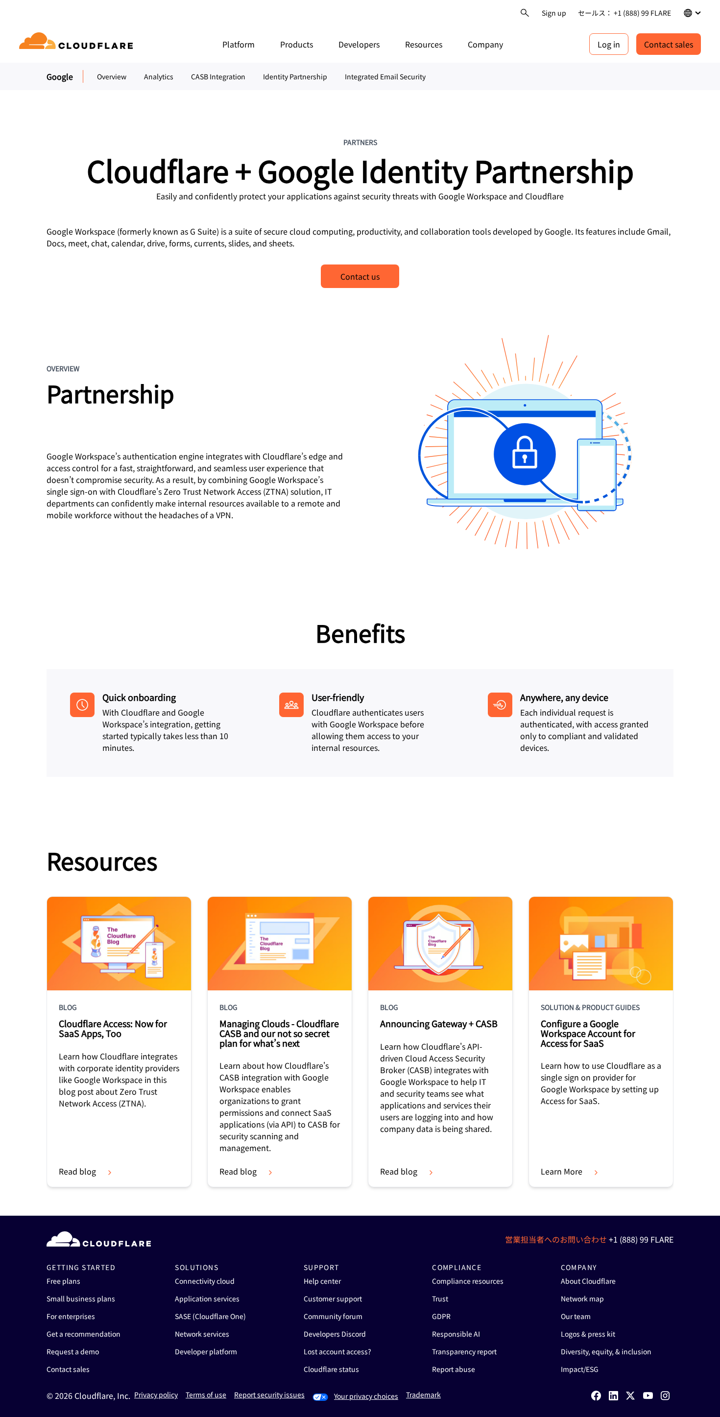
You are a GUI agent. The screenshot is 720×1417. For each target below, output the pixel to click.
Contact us (360, 276)
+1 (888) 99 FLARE (641, 1239)
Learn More (561, 1171)
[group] (119, 1041)
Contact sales (668, 44)
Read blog (77, 1171)
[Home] (77, 44)
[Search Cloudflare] (525, 13)
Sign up (554, 13)
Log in (609, 44)
